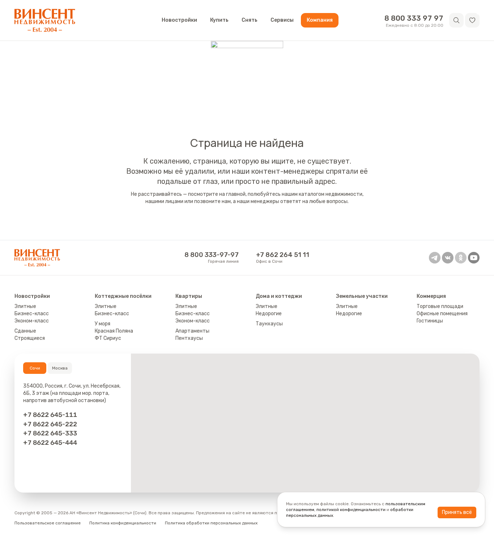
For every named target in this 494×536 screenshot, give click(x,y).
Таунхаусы (269, 324)
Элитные (25, 306)
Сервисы (282, 20)
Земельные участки (362, 296)
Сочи (35, 368)
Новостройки (179, 20)
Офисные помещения (442, 314)
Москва (60, 368)
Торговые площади (440, 306)
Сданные (25, 331)
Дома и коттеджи (279, 296)
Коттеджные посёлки (123, 296)
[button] (472, 20)
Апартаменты (192, 331)
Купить (219, 20)
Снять (249, 20)
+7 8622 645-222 (50, 424)
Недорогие (269, 314)
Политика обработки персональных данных (211, 523)
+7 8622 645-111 (50, 414)
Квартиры (188, 296)
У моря (102, 324)
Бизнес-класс (31, 314)
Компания (320, 20)
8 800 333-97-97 (211, 254)
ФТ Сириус (108, 338)
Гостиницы (430, 321)
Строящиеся (29, 338)
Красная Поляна (114, 331)
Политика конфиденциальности (122, 523)
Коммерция (431, 296)
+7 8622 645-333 (50, 433)
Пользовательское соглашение (47, 523)
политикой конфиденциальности (351, 509)
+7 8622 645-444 (50, 442)
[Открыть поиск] (456, 20)
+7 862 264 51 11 (282, 254)
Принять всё (457, 512)
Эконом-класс (31, 321)
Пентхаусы (189, 338)
